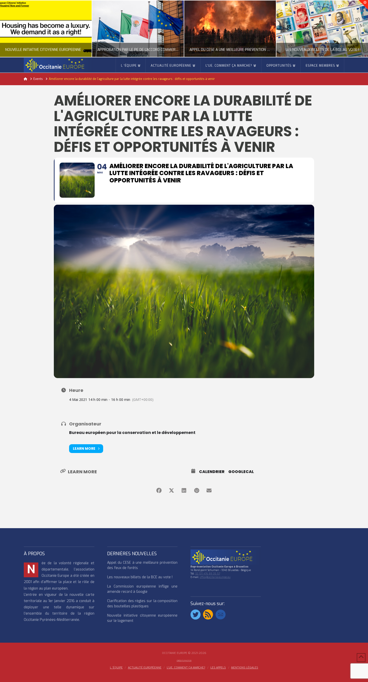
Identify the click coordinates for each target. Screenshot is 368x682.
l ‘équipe (116, 667)
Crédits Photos (184, 660)
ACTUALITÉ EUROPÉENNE (144, 667)
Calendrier (212, 471)
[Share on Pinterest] (196, 490)
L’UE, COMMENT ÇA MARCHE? (186, 667)
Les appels (218, 667)
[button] (363, 5)
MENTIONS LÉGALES (244, 667)
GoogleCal (241, 471)
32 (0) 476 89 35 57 (207, 573)
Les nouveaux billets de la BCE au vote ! (139, 577)
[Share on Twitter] (171, 490)
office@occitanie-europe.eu (215, 577)
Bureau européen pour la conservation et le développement (132, 432)
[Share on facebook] (159, 490)
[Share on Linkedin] (184, 490)
